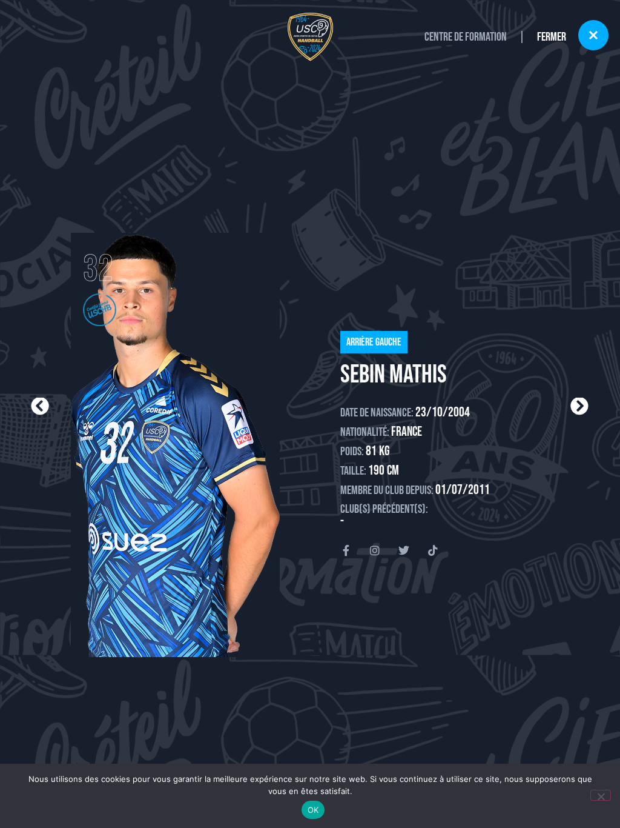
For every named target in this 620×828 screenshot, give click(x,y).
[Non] (600, 795)
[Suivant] (449, 407)
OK (313, 810)
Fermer (551, 37)
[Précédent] (170, 407)
